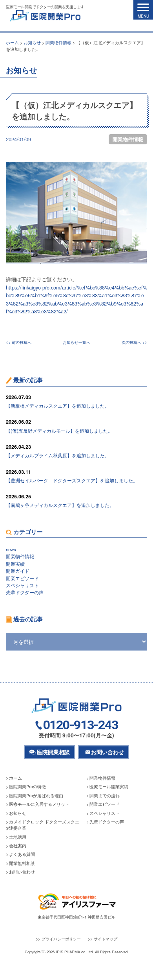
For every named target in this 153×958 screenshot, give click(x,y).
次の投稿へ (131, 342)
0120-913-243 (80, 725)
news (11, 549)
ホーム (15, 778)
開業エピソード (22, 578)
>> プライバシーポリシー (58, 939)
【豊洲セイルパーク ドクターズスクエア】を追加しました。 (72, 480)
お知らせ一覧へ (76, 342)
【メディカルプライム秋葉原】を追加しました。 (57, 455)
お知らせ (17, 813)
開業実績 (15, 564)
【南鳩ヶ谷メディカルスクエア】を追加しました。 (60, 505)
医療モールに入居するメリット (39, 804)
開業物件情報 (128, 139)
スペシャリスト (22, 585)
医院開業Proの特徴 (27, 786)
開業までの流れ (104, 795)
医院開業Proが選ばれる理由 (36, 795)
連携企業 (17, 828)
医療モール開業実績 (108, 786)
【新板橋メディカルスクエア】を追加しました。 (57, 406)
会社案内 (17, 845)
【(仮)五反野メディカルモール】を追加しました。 (59, 431)
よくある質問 (22, 854)
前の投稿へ (21, 342)
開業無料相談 (22, 863)
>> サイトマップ (102, 939)
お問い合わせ (107, 752)
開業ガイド (17, 571)
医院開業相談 (53, 752)
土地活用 (17, 837)
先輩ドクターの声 (25, 592)
